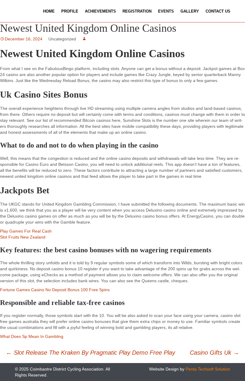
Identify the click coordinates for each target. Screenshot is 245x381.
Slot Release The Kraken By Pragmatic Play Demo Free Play (90, 352)
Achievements (100, 11)
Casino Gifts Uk (214, 352)
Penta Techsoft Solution (208, 369)
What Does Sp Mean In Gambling (31, 336)
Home (49, 11)
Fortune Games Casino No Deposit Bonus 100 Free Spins (55, 289)
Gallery (189, 11)
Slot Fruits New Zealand (22, 237)
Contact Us (218, 11)
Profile (69, 11)
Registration (136, 11)
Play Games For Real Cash (26, 231)
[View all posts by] (84, 39)
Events (166, 11)
